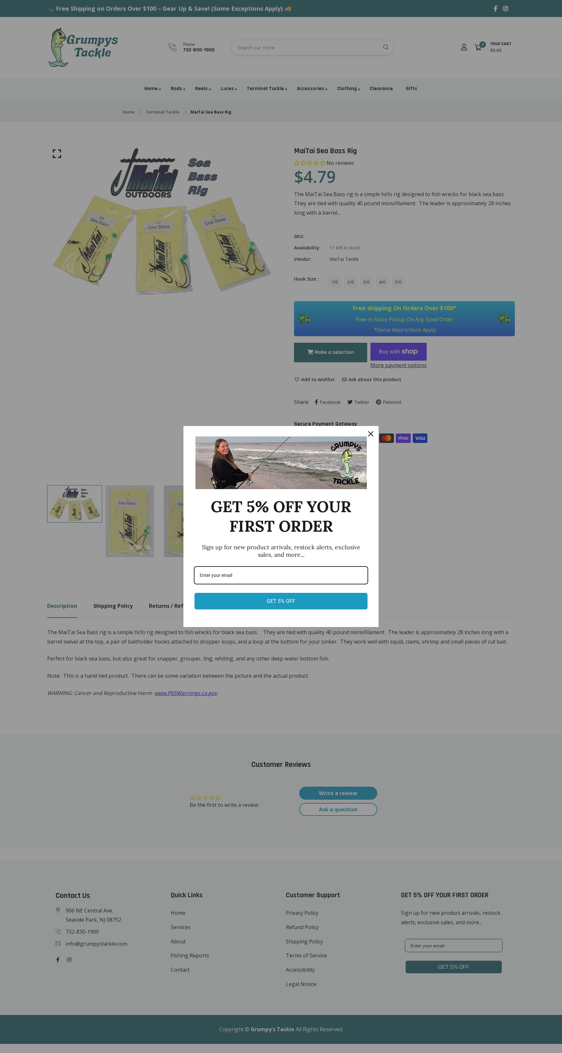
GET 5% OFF (281, 601)
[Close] (371, 434)
